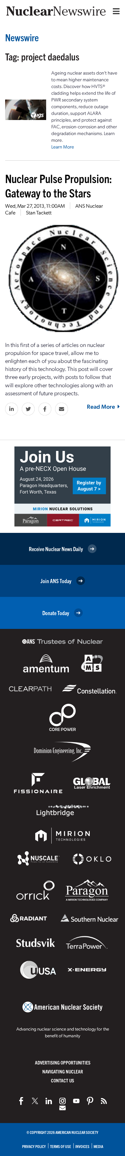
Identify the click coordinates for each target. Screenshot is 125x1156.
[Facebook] (21, 1101)
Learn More (62, 146)
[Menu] (115, 11)
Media (98, 1146)
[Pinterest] (90, 1101)
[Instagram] (62, 1101)
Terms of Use (60, 1146)
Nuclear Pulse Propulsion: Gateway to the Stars (58, 185)
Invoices (82, 1146)
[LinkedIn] (49, 1101)
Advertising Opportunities (62, 1062)
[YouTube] (76, 1101)
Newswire (22, 37)
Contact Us (62, 1080)
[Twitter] (35, 1101)
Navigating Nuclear (62, 1071)
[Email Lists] (62, 1108)
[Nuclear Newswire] (104, 1101)
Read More (101, 406)
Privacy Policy (34, 1146)
